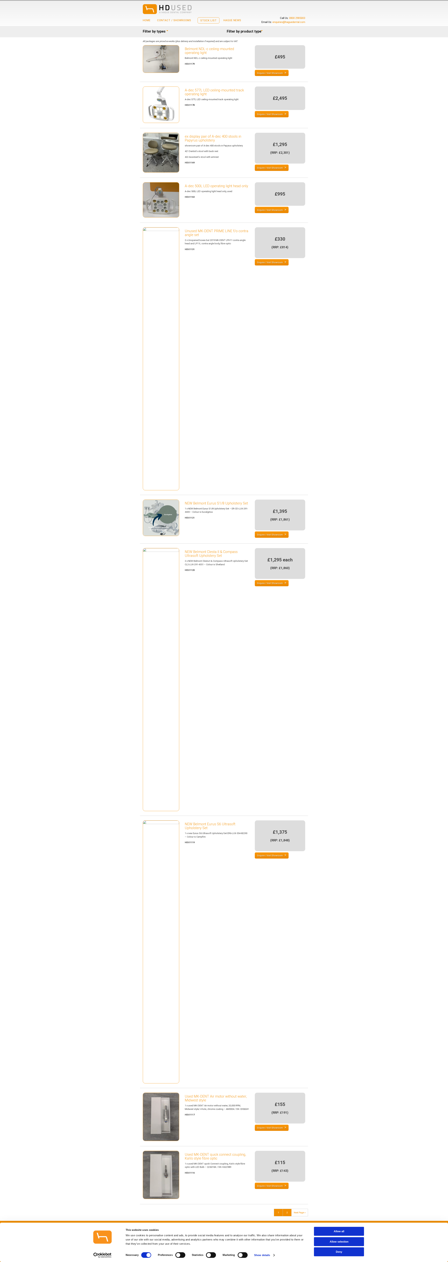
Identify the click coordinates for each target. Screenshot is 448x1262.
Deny (339, 1251)
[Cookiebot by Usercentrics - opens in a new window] (102, 1255)
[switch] (180, 1255)
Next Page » (300, 1212)
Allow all (339, 1231)
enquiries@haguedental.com (288, 22)
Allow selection (339, 1241)
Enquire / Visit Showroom (270, 73)
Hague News (232, 20)
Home (146, 20)
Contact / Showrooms (174, 20)
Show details (262, 1255)
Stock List (208, 20)
